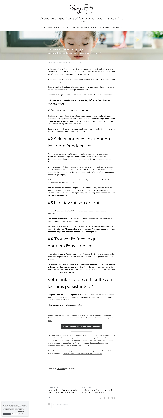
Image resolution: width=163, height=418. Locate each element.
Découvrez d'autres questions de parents (81, 327)
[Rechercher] (121, 27)
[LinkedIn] (108, 398)
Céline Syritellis (67, 335)
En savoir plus (21, 411)
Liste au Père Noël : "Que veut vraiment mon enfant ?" (97, 391)
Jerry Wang (61, 368)
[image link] (81, 9)
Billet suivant (86, 388)
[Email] (112, 398)
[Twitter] (104, 398)
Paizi (63, 338)
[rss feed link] (114, 398)
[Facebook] (100, 398)
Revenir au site (53, 398)
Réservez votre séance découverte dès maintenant (82, 353)
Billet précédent (53, 388)
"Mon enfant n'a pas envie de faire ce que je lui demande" (62, 391)
